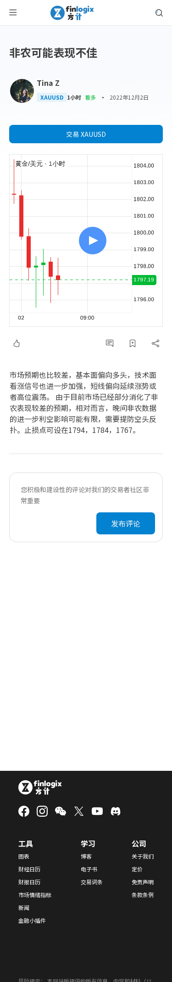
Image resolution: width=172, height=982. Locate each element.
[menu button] (12, 12)
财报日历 (29, 882)
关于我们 (143, 856)
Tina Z (48, 82)
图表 (23, 856)
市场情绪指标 (34, 894)
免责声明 (143, 882)
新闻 (23, 907)
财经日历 (29, 869)
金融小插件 (32, 920)
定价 (137, 869)
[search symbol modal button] (159, 12)
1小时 (74, 97)
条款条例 (143, 894)
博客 (86, 856)
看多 (90, 97)
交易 (86, 134)
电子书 (89, 869)
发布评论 (125, 523)
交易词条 (92, 882)
